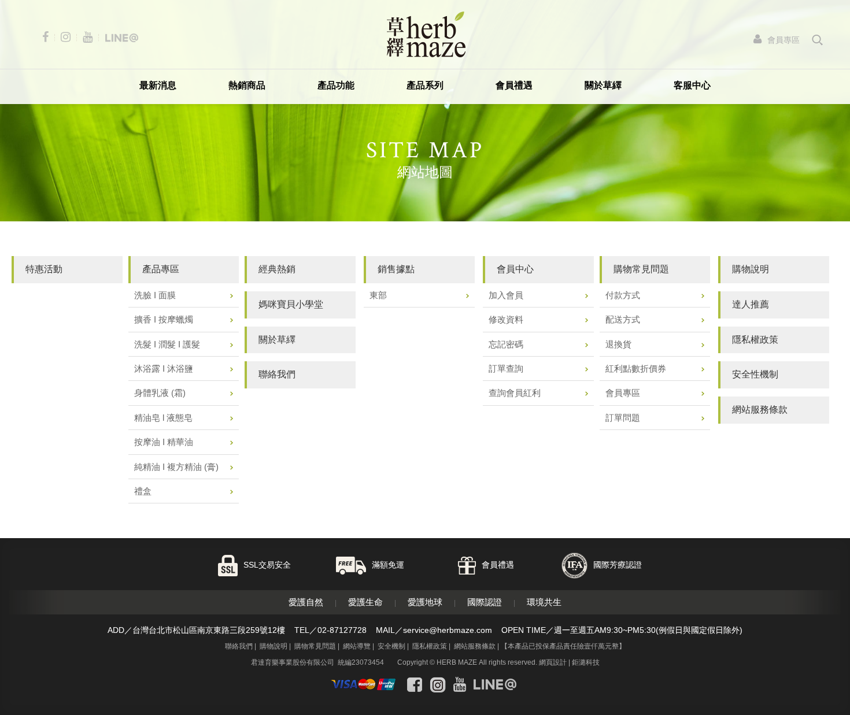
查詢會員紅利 (515, 393)
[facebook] (414, 684)
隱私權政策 (429, 646)
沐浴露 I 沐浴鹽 (163, 368)
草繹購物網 (426, 34)
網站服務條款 (475, 646)
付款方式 (622, 295)
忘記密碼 (506, 344)
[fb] (48, 37)
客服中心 (692, 85)
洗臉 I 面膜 (155, 295)
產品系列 (425, 85)
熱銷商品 (246, 85)
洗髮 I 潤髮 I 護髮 (167, 344)
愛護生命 (365, 602)
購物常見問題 (315, 646)
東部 (378, 295)
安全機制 (391, 646)
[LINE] (121, 37)
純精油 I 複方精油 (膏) (176, 467)
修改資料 (506, 319)
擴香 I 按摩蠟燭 (163, 319)
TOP (809, 696)
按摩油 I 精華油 (163, 442)
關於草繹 (603, 85)
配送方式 (622, 319)
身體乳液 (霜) (160, 393)
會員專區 (622, 393)
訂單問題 (622, 418)
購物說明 (273, 646)
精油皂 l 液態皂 (163, 418)
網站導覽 (357, 646)
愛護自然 (306, 602)
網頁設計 (553, 662)
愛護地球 (425, 602)
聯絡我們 (239, 646)
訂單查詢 (506, 368)
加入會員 (506, 295)
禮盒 (142, 491)
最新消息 (157, 85)
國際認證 (484, 602)
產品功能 (335, 85)
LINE (809, 664)
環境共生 (544, 602)
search (818, 40)
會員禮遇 (514, 85)
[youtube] (90, 37)
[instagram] (68, 37)
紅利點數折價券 (635, 368)
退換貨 (618, 344)
